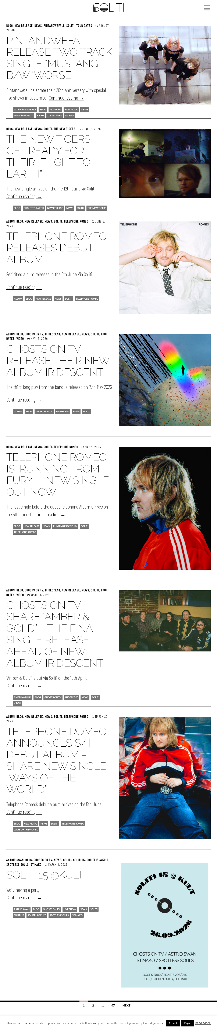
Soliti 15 (79, 860)
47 (113, 1005)
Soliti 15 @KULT (97, 860)
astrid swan (21, 909)
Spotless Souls (17, 864)
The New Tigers (64, 129)
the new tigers (97, 208)
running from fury (65, 526)
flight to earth (34, 208)
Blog (9, 25)
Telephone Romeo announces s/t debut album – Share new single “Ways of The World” (56, 760)
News (38, 25)
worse (69, 115)
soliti (40, 115)
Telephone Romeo (76, 221)
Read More (203, 1023)
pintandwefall (54, 25)
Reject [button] (188, 1023)
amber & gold (22, 697)
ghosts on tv (44, 411)
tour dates (54, 115)
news (84, 109)
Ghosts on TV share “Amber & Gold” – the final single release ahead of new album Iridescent (54, 634)
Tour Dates (84, 25)
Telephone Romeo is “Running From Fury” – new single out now (57, 474)
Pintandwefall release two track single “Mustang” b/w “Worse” (59, 58)
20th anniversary (25, 109)
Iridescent (52, 334)
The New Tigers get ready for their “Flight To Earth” (48, 156)
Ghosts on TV (34, 334)
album (10, 221)
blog (43, 109)
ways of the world (26, 829)
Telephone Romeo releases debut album (56, 248)
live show (70, 909)
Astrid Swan (15, 860)
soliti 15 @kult (37, 915)
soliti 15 (19, 915)
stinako (77, 915)
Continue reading (66, 97)
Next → (128, 1005)
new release (24, 25)
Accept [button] (173, 1023)
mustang (55, 109)
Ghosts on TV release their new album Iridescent (57, 360)
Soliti (70, 25)
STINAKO (36, 864)
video (20, 338)
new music (71, 109)
